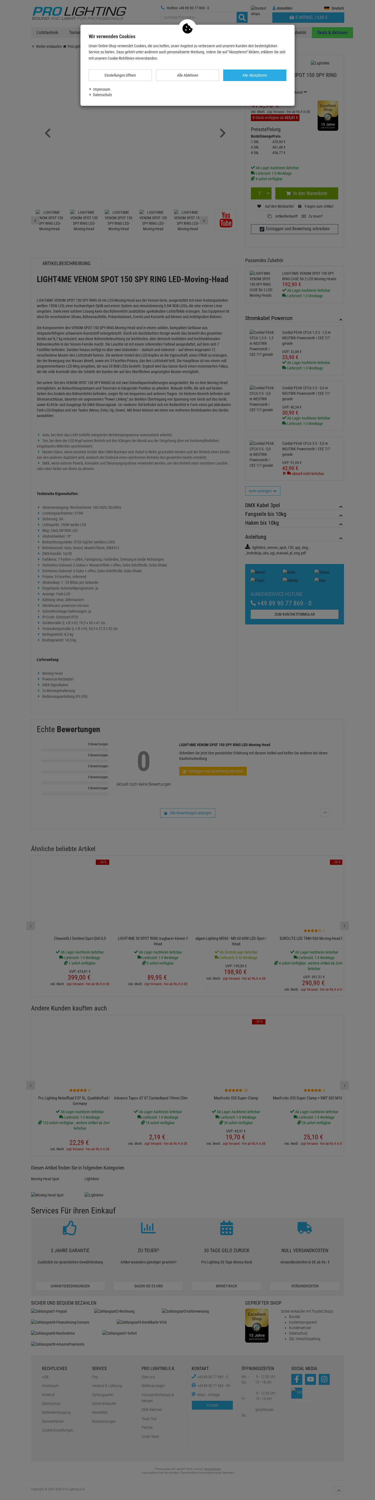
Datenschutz (102, 95)
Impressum (101, 89)
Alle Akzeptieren (254, 75)
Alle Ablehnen (187, 75)
